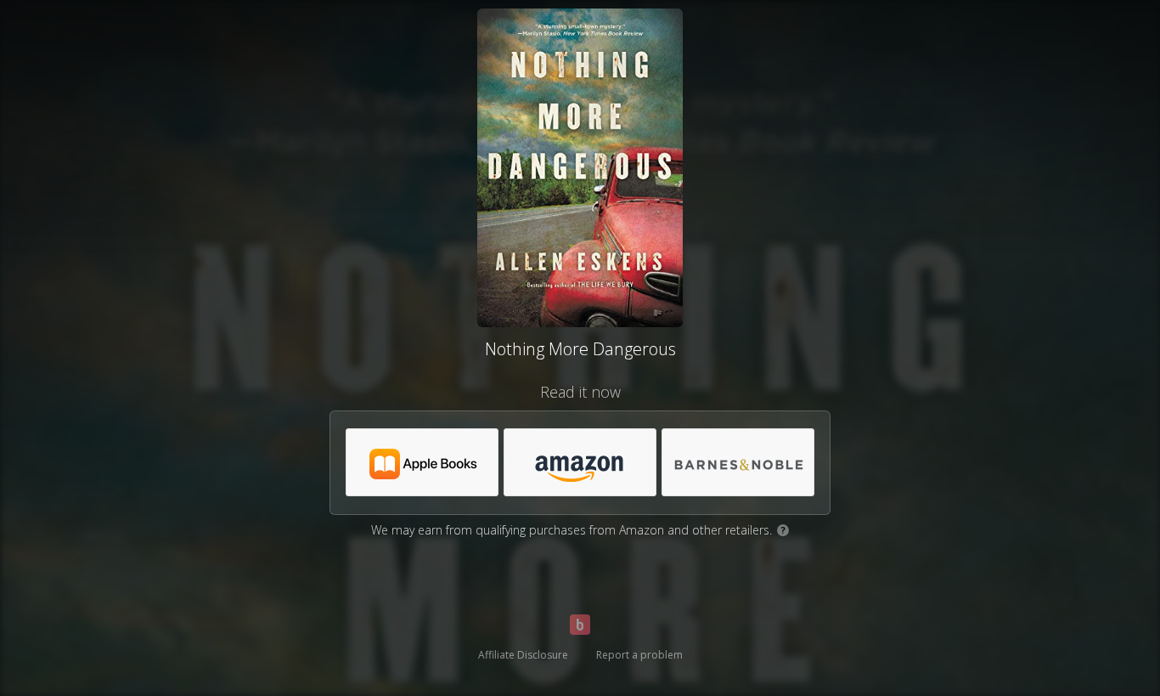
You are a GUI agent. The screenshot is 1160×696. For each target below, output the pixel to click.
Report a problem (639, 655)
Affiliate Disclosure (523, 655)
